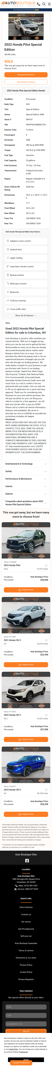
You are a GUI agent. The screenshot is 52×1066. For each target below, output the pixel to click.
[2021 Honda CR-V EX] (26, 615)
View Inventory (26, 907)
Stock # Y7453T (10, 712)
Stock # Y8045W (10, 562)
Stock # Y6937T (10, 786)
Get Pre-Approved (26, 929)
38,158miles (42, 793)
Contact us (26, 914)
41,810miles (42, 569)
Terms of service (26, 950)
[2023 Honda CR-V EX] (26, 765)
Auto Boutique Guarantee (26, 943)
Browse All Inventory (26, 75)
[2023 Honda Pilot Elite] (26, 540)
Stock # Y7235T (10, 637)
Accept (26, 1060)
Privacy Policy (26, 965)
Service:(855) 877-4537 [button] (28, 889)
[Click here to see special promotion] (26, 10)
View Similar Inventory (26, 82)
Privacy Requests (26, 979)
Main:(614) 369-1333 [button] (28, 885)
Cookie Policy (26, 972)
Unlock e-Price (27, 590)
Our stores (26, 922)
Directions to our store (26, 958)
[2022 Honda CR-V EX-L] (26, 690)
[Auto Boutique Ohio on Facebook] (26, 860)
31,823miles (42, 718)
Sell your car (26, 936)
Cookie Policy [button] (13, 1049)
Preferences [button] (23, 1052)
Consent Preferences (21, 1063)
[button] (38, 4)
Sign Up (26, 1031)
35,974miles (42, 644)
